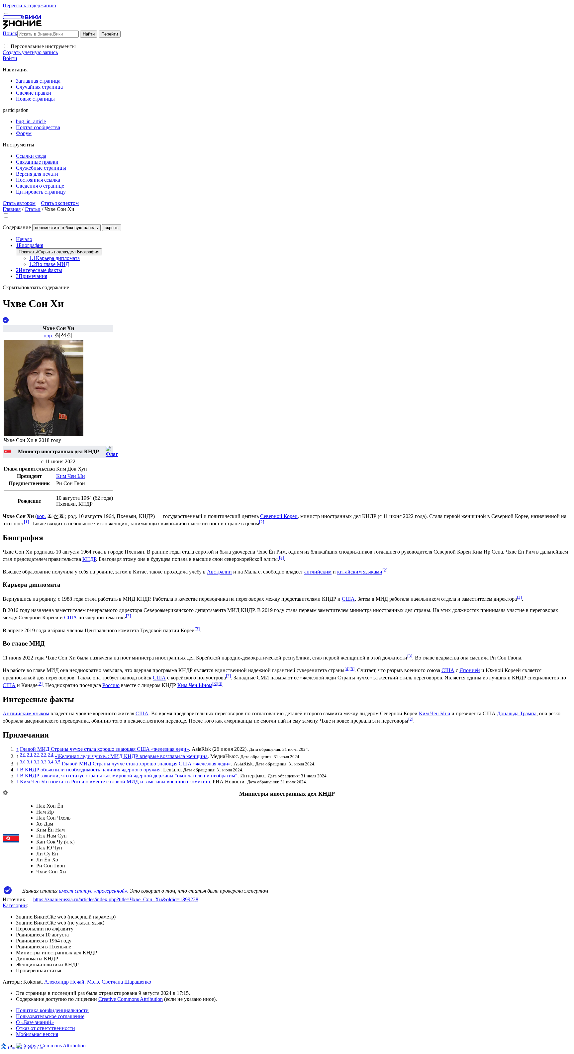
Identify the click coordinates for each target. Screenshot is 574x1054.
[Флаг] (7, 451)
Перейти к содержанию (29, 5)
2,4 (50, 754)
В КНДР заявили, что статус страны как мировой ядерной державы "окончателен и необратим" (129, 775)
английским (318, 572)
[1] (26, 521)
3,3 (44, 761)
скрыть (112, 227)
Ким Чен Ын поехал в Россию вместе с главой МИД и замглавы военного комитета (115, 781)
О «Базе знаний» (35, 1022)
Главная (12, 209)
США (348, 599)
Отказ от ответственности (45, 1028)
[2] (261, 521)
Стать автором (19, 203)
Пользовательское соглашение (50, 1016)
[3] (519, 597)
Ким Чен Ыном (194, 685)
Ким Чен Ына (434, 713)
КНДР (89, 559)
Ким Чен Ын (70, 476)
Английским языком (26, 713)
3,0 (23, 761)
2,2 (37, 754)
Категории (15, 905)
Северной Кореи (279, 516)
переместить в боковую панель (66, 227)
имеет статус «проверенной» (93, 891)
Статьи (33, 209)
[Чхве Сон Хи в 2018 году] (43, 434)
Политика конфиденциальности (52, 1010)
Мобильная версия (37, 1034)
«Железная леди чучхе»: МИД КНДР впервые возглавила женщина (131, 756)
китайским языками (359, 572)
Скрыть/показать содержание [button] (36, 287)
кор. (48, 335)
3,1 (30, 761)
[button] (6, 46)
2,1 (30, 754)
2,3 (44, 754)
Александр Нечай (64, 982)
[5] (351, 668)
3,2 (37, 761)
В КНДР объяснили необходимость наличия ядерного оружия (90, 769)
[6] (219, 683)
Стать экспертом (60, 203)
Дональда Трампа (516, 713)
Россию (111, 685)
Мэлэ (93, 982)
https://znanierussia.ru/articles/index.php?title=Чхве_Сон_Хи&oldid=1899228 (115, 899)
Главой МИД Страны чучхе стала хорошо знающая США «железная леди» (104, 749)
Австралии (219, 572)
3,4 (50, 761)
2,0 (23, 754)
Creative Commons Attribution (130, 999)
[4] (346, 668)
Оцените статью (25, 1047)
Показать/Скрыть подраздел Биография (59, 251)
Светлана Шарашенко (126, 982)
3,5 (57, 761)
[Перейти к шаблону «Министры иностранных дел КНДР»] (5, 793)
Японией (469, 670)
